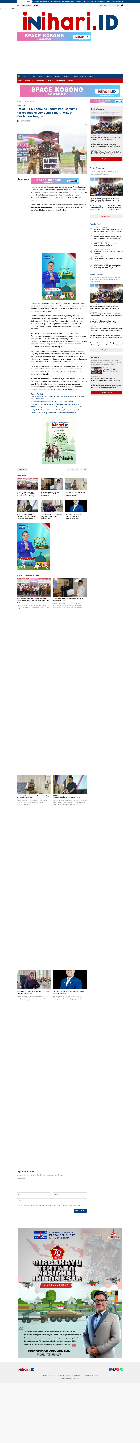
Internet (70, 81)
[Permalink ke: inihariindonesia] (18, 121)
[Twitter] (114, 1369)
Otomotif (58, 76)
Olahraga (67, 76)
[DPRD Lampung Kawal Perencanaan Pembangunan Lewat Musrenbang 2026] (27, 506)
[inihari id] (70, 21)
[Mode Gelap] (122, 5)
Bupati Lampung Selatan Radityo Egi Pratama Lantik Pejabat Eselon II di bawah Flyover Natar (105, 145)
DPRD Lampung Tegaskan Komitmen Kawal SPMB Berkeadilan (52, 401)
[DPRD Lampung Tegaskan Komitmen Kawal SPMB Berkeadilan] (52, 484)
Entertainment (26, 5)
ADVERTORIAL (21, 105)
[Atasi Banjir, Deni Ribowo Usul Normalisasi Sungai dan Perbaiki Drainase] (76, 484)
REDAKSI (61, 1375)
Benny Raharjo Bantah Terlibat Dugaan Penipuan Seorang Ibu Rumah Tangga (107, 237)
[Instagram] (118, 1369)
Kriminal (25, 76)
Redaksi (68, 1375)
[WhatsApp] (121, 1369)
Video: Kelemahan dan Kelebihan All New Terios (108, 259)
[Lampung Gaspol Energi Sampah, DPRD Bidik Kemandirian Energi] (76, 506)
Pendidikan (48, 76)
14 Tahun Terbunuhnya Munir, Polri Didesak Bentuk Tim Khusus (105, 245)
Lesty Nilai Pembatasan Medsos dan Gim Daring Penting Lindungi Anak (55, 410)
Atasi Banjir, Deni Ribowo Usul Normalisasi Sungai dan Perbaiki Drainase (55, 404)
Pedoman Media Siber (90, 1375)
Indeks (36, 5)
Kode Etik (52, 1375)
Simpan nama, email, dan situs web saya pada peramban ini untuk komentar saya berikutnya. (49, 1205)
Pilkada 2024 (29, 81)
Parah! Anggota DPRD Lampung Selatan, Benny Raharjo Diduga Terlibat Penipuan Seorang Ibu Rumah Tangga (108, 230)
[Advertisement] (70, 58)
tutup (13, 8)
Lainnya (83, 76)
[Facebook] (110, 1369)
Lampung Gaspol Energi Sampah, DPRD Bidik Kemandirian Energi (53, 413)
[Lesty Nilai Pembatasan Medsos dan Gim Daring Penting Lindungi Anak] (52, 506)
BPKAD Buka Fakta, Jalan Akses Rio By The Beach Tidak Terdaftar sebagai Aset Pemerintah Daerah (106, 153)
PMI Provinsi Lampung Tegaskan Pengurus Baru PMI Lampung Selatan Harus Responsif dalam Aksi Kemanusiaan (106, 329)
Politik (40, 76)
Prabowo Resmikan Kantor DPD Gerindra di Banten (108, 252)
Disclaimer (77, 1375)
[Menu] (18, 5)
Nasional (50, 81)
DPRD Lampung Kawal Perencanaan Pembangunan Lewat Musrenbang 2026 (57, 407)
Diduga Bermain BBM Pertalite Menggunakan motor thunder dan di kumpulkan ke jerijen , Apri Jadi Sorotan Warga (106, 336)
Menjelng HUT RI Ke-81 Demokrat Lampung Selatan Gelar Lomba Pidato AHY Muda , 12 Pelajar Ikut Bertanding (106, 138)
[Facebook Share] (68, 469)
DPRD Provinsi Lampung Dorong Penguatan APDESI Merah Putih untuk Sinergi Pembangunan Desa (57, 397)
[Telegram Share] (81, 469)
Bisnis (76, 76)
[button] (118, 5)
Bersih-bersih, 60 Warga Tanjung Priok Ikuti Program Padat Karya (107, 266)
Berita (33, 76)
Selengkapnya (106, 159)
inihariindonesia (25, 120)
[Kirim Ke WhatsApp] (85, 469)
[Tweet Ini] (72, 469)
